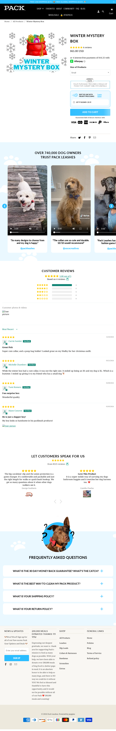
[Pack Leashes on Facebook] (5, 664)
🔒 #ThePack (66, 15)
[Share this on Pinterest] (89, 137)
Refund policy (93, 658)
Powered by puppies (67, 714)
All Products (18, 21)
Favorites (50, 8)
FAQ (77, 8)
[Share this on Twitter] (79, 137)
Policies (90, 643)
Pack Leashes (53, 714)
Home (7, 21)
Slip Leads (63, 648)
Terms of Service (94, 653)
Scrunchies (64, 663)
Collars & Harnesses (68, 653)
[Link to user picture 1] (9, 431)
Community (69, 8)
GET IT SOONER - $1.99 (83, 102)
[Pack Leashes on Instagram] (10, 664)
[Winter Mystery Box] (36, 52)
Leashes (62, 643)
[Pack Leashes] (15, 8)
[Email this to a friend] (94, 137)
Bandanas (63, 658)
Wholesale (54, 15)
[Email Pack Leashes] (16, 664)
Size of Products (78, 67)
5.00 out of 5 (65, 276)
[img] (8, 337)
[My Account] (98, 11)
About (59, 8)
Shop (40, 8)
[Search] (103, 11)
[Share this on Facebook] (84, 137)
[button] (76, 47)
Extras (62, 668)
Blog (89, 648)
